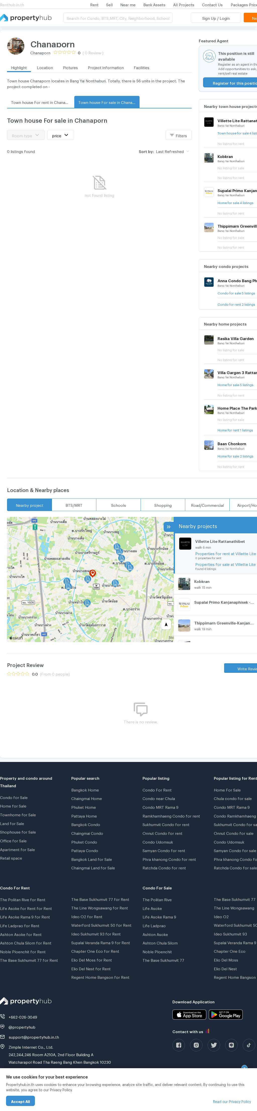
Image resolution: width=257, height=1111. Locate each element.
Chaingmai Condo (87, 832)
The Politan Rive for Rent (22, 898)
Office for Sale (13, 840)
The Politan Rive (157, 898)
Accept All (20, 1100)
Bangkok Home (85, 789)
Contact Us (212, 4)
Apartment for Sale (17, 848)
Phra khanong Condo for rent (169, 858)
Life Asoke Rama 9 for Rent (25, 916)
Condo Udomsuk (158, 841)
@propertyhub (22, 1026)
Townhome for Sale (18, 814)
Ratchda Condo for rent (164, 867)
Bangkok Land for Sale (91, 858)
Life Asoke (152, 907)
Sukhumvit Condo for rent (166, 823)
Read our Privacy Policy (232, 1100)
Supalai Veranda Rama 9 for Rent (100, 941)
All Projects (183, 4)
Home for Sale (13, 805)
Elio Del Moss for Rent (91, 959)
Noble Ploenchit (157, 951)
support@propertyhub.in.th (34, 1036)
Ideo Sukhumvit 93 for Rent (96, 933)
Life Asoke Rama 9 (159, 916)
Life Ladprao (154, 924)
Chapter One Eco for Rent (95, 950)
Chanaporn (52, 42)
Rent (94, 4)
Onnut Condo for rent (162, 832)
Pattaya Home (84, 815)
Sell (109, 4)
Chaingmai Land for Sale (93, 867)
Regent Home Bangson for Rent (100, 976)
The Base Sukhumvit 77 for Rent (29, 959)
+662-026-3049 (23, 1016)
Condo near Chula (159, 797)
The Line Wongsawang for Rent (99, 907)
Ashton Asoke (155, 933)
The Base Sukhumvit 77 (163, 959)
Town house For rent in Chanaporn (41, 101)
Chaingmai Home (86, 797)
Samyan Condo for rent (164, 849)
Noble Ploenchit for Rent (23, 951)
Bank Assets (154, 4)
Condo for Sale (14, 796)
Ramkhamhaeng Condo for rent (171, 815)
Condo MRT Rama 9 (160, 806)
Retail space (11, 857)
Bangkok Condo (85, 823)
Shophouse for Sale (18, 831)
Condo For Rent (157, 789)
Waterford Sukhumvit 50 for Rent (101, 924)
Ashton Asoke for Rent (21, 933)
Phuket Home (83, 806)
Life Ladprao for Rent (19, 924)
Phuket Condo (84, 841)
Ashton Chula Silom (160, 942)
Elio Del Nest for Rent (91, 968)
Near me (128, 4)
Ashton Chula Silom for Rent (25, 942)
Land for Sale (12, 822)
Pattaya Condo (84, 849)
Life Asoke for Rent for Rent (26, 907)
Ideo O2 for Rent (86, 915)
